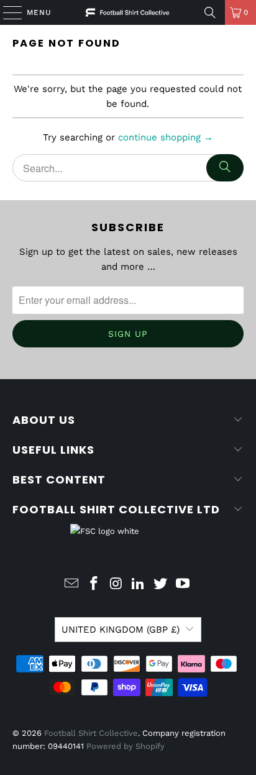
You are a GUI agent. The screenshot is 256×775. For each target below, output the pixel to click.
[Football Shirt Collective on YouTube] (182, 584)
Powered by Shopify (125, 746)
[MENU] (6, 12)
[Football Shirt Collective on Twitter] (161, 584)
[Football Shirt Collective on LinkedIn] (138, 584)
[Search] (210, 12)
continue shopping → (165, 137)
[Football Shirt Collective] (128, 12)
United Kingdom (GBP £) (121, 629)
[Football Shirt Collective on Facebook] (94, 584)
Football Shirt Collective (91, 733)
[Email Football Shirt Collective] (72, 584)
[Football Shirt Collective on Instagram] (116, 584)
